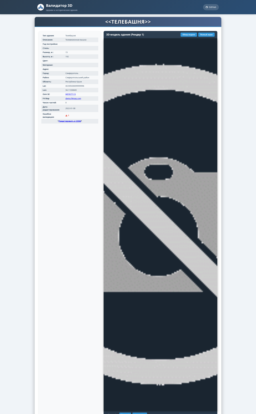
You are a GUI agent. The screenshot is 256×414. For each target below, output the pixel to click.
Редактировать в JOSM (70, 121)
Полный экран (206, 35)
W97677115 (70, 94)
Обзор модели (189, 35)
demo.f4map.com (73, 98)
